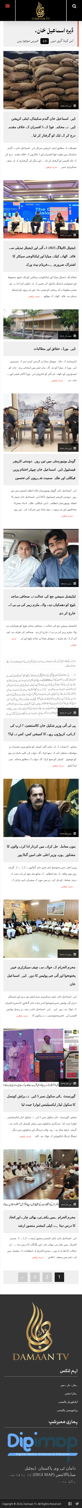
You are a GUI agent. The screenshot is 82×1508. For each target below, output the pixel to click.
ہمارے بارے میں (69, 1385)
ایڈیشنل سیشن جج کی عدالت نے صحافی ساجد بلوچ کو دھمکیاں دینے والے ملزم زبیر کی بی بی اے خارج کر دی (41, 605)
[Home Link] (41, 10)
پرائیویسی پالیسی (67, 1410)
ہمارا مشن (71, 1393)
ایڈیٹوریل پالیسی (68, 1401)
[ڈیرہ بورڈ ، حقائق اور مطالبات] (41, 324)
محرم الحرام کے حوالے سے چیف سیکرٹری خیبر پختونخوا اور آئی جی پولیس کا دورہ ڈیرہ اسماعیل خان (41, 975)
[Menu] (7, 10)
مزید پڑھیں (51, 166)
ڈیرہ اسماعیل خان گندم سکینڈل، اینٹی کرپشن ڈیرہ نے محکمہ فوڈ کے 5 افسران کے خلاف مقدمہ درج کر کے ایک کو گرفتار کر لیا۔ (41, 127)
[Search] (74, 6)
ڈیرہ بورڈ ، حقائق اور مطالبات (54, 348)
